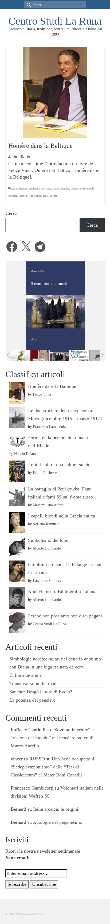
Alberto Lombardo (47, 548)
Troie (45, 195)
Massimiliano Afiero (48, 505)
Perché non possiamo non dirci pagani (65, 615)
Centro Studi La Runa (55, 21)
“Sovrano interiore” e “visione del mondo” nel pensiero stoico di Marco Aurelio (52, 737)
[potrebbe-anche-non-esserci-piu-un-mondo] (98, 355)
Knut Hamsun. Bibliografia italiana (62, 591)
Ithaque (74, 188)
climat (56, 188)
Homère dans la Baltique (52, 386)
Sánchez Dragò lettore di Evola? (40, 691)
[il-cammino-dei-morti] (59, 355)
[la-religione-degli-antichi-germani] (39, 355)
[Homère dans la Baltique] (55, 92)
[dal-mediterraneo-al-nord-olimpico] (78, 355)
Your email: (17, 857)
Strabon (23, 195)
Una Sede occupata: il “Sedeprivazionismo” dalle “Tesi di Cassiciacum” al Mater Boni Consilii (52, 767)
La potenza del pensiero (32, 700)
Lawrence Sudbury (47, 580)
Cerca (11, 213)
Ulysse (53, 195)
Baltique (46, 188)
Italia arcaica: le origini (55, 809)
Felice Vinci (42, 394)
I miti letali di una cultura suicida (60, 464)
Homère (65, 188)
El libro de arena (25, 675)
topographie (35, 195)
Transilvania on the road (32, 683)
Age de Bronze (19, 188)
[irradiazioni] (20, 355)
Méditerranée (87, 188)
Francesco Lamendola (49, 426)
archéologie (34, 188)
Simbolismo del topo (48, 540)
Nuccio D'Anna (25, 453)
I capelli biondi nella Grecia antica (61, 516)
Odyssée (12, 195)
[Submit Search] (28, 4)
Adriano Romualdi (47, 524)
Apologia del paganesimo (57, 822)
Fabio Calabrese (45, 472)
